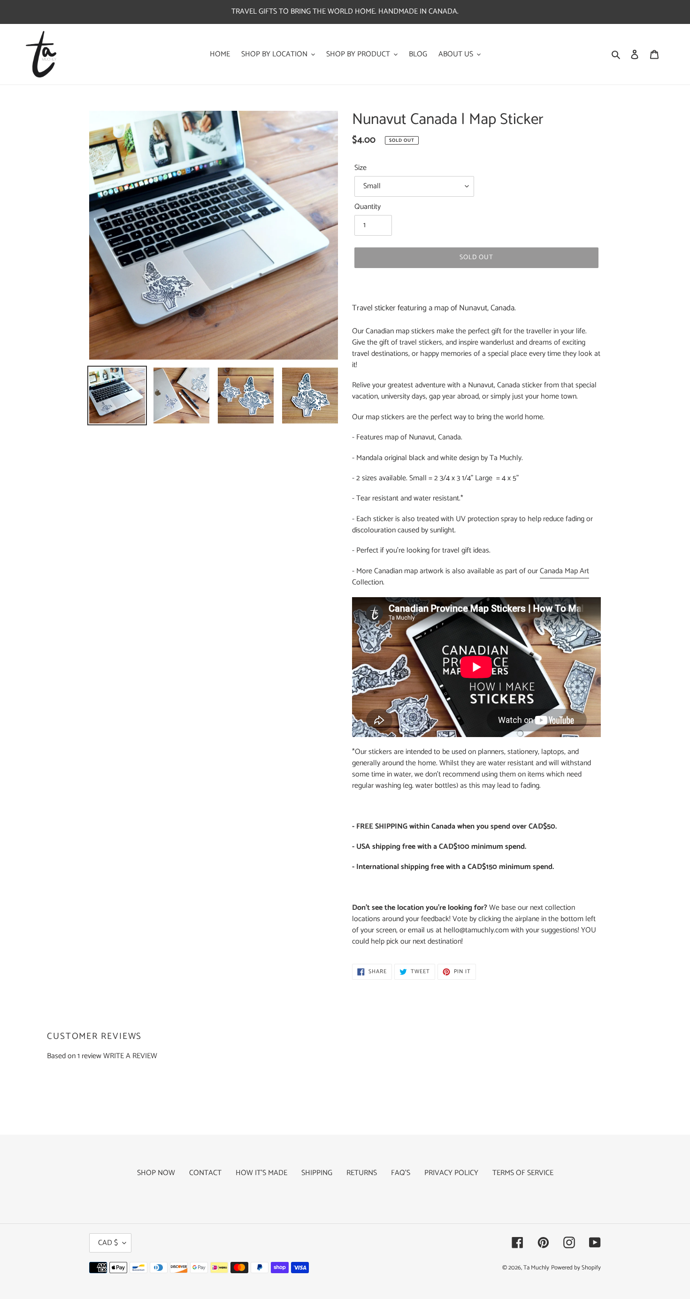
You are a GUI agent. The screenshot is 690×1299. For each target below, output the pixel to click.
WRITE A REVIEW (130, 1056)
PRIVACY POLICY (451, 1173)
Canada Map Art (564, 571)
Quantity (367, 207)
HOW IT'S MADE (261, 1173)
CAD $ (108, 1243)
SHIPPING (316, 1173)
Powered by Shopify (576, 1268)
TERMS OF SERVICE (522, 1173)
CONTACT (205, 1173)
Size (360, 168)
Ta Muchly (536, 1268)
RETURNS (361, 1173)
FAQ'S (400, 1173)
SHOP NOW (156, 1173)
